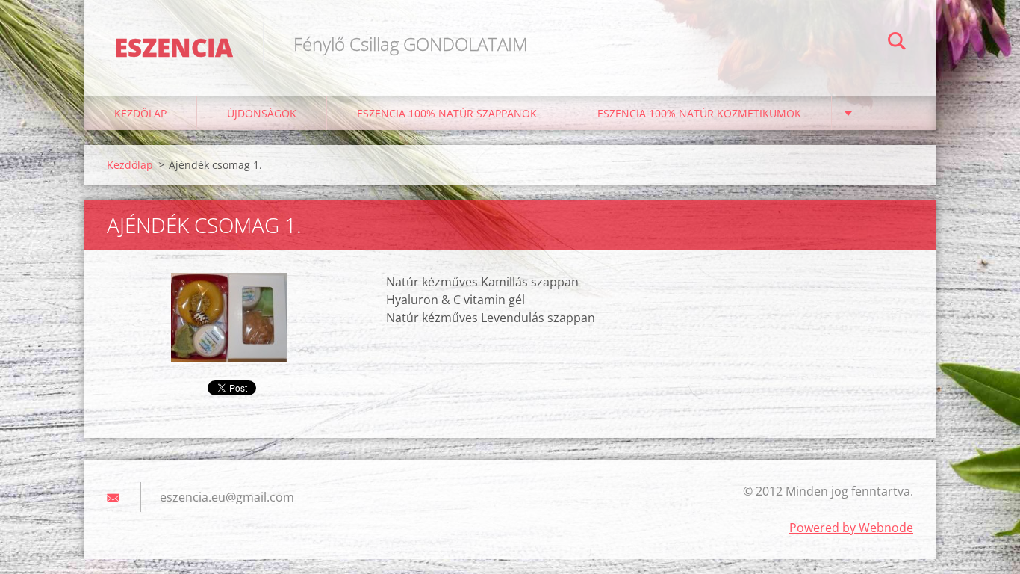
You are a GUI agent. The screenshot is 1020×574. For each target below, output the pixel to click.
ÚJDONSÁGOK (261, 113)
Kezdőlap (140, 113)
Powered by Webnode (851, 527)
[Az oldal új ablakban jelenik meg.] (229, 317)
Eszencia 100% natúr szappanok (447, 113)
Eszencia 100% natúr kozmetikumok (699, 113)
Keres (897, 43)
